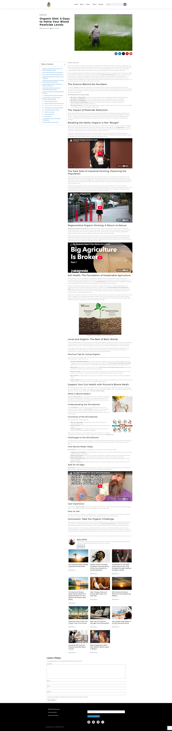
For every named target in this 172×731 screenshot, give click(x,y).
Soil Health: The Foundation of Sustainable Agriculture (51, 88)
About (95, 4)
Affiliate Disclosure (73, 62)
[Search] (125, 4)
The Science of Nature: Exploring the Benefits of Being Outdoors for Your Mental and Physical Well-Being (77, 595)
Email (48, 686)
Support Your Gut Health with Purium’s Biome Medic (51, 98)
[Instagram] (102, 722)
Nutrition (44, 15)
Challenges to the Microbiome (54, 107)
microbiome (74, 407)
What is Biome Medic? (51, 101)
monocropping (100, 281)
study (76, 87)
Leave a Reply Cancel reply (51, 122)
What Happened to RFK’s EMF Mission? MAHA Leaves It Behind (99, 647)
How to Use (48, 116)
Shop (87, 4)
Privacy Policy (52, 712)
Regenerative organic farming (77, 228)
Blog (81, 4)
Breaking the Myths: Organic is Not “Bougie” (53, 77)
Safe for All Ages (49, 112)
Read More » (72, 570)
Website (49, 691)
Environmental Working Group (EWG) (120, 363)
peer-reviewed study (108, 74)
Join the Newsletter (93, 716)
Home (76, 4)
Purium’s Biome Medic (97, 391)
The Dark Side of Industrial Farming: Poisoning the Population (53, 81)
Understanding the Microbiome (54, 103)
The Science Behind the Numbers (53, 72)
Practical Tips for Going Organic (53, 95)
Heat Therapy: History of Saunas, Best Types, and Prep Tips (98, 593)
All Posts (81, 546)
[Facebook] (88, 722)
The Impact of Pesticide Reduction (53, 74)
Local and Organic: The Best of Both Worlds (53, 92)
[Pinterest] (98, 722)
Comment (50, 663)
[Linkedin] (93, 722)
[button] (116, 53)
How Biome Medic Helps (52, 109)
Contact (101, 4)
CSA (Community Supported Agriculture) (111, 367)
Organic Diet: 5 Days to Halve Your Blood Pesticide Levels (55, 21)
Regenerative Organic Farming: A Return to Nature (52, 84)
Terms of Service (53, 715)
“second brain (88, 409)
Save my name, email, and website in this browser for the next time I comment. (68, 696)
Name (49, 680)
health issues (110, 434)
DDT (90, 180)
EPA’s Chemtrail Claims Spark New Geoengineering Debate (121, 593)
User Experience (49, 114)
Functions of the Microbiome (53, 105)
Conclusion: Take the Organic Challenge (52, 119)
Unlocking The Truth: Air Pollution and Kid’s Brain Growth (77, 647)
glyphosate (120, 127)
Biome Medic (72, 449)
